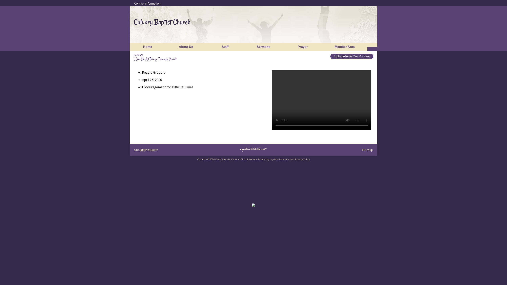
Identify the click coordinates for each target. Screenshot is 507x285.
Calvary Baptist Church (162, 22)
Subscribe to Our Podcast (352, 56)
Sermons (138, 55)
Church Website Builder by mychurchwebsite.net (267, 159)
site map (367, 150)
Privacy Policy (302, 159)
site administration (146, 150)
